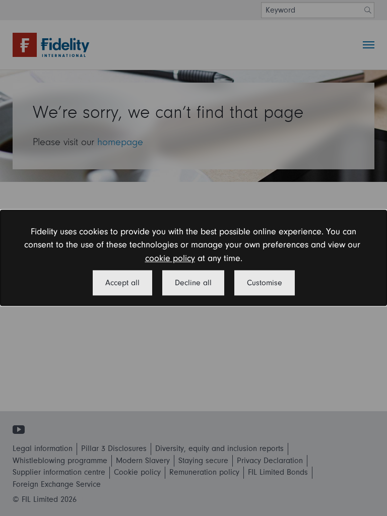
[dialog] (193, 258)
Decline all (193, 283)
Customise (264, 283)
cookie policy (170, 258)
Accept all (122, 283)
